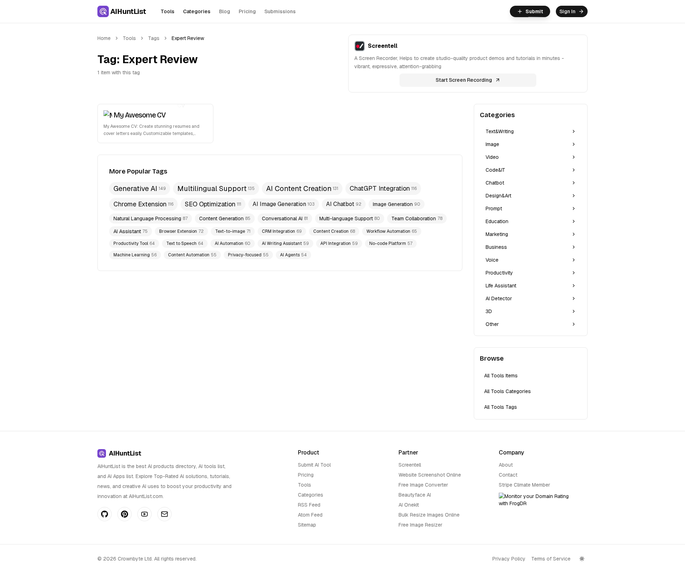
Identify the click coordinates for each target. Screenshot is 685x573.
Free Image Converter (423, 485)
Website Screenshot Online (430, 475)
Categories (196, 11)
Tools (167, 11)
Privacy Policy (509, 559)
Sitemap (307, 525)
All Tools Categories (507, 391)
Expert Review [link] (188, 38)
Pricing (247, 11)
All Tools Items (501, 375)
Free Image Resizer (420, 525)
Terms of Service (550, 559)
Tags (153, 38)
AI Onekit (409, 505)
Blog (224, 11)
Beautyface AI (415, 495)
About (506, 465)
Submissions (280, 11)
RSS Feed (309, 505)
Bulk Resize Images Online (429, 515)
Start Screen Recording (464, 80)
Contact (508, 475)
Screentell (410, 465)
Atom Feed (310, 515)
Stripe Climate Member (524, 485)
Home (104, 38)
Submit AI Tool (314, 465)
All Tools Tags (500, 407)
